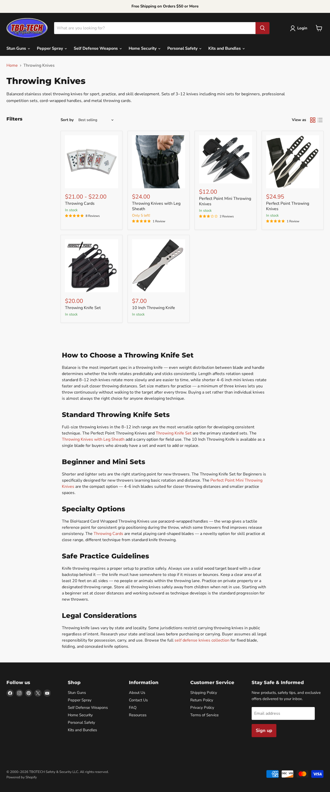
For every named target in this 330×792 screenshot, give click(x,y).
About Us (137, 692)
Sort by (67, 120)
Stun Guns (16, 48)
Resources (137, 715)
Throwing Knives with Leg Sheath (156, 206)
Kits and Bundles (225, 48)
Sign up (264, 730)
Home (12, 65)
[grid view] (312, 120)
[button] (299, 28)
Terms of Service (204, 715)
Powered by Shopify (21, 777)
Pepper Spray (50, 48)
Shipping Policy (203, 692)
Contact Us (138, 700)
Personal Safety (183, 48)
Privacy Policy (202, 707)
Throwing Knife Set (83, 308)
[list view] (320, 120)
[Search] (262, 28)
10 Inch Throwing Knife (153, 308)
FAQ (133, 707)
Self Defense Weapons (96, 48)
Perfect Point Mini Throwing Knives (225, 201)
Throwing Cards (80, 203)
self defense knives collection (202, 640)
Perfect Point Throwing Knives (287, 206)
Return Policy (201, 700)
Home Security (143, 48)
